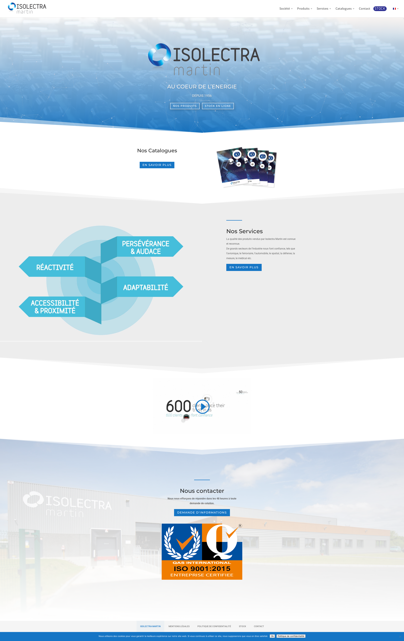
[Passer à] (396, 12)
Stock (242, 626)
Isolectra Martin (150, 626)
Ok (272, 636)
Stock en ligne (218, 105)
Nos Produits (185, 105)
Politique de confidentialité (291, 636)
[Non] (400, 636)
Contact (259, 626)
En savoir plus (157, 165)
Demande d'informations (202, 512)
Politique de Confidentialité (214, 626)
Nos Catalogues (157, 150)
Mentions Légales (179, 626)
